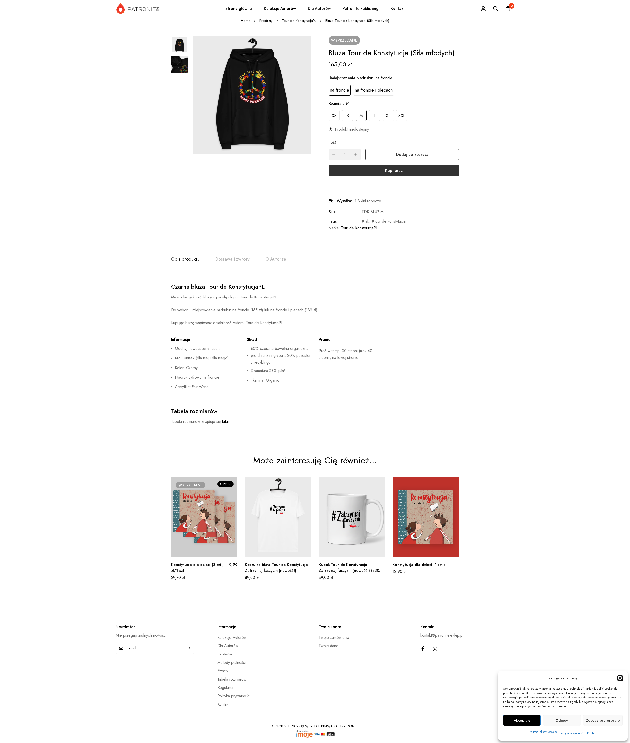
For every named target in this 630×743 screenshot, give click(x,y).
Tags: (333, 221)
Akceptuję (522, 720)
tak (366, 221)
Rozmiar (336, 103)
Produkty (266, 20)
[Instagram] (435, 648)
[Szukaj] (495, 8)
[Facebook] (422, 648)
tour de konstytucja (390, 221)
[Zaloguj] (483, 8)
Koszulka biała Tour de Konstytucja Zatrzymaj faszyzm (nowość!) (276, 567)
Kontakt (591, 733)
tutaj (225, 421)
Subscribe (188, 648)
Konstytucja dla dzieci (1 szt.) (419, 564)
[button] (620, 678)
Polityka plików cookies (543, 732)
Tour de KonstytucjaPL (299, 20)
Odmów (562, 720)
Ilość (333, 142)
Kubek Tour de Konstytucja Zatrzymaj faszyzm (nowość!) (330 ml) (349, 570)
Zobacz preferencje (603, 720)
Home (245, 20)
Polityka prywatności (572, 733)
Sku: (332, 212)
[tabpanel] (315, 353)
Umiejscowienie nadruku (351, 78)
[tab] (185, 259)
